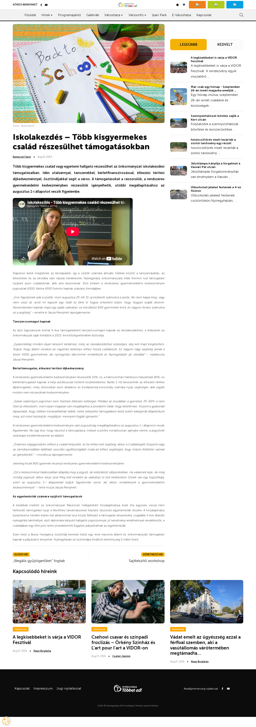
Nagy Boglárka (42, 650)
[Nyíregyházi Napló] (216, 4)
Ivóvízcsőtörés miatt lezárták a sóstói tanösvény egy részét (213, 141)
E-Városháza (181, 15)
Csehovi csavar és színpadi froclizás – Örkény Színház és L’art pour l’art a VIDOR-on (123, 642)
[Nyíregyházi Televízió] (197, 4)
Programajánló (69, 15)
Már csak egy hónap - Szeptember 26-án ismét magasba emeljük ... (215, 88)
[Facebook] (41, 5)
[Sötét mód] (180, 4)
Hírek (45, 15)
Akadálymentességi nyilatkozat (201, 688)
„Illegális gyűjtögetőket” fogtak (39, 560)
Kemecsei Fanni (22, 156)
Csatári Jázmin (121, 656)
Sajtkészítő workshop (147, 560)
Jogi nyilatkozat (68, 688)
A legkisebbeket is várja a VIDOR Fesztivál (214, 59)
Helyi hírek (21, 629)
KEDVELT (225, 45)
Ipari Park (159, 15)
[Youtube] (46, 5)
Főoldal (30, 15)
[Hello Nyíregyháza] (234, 4)
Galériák (92, 15)
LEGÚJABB (188, 45)
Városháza (112, 15)
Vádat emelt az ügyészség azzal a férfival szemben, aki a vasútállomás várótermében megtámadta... (205, 645)
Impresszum (43, 688)
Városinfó (136, 15)
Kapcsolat (204, 15)
